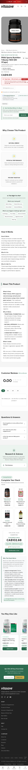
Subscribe (19, 677)
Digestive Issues (19, 216)
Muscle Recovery (18, 204)
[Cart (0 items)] (21, 6)
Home (2, 50)
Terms (14, 764)
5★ (8, 390)
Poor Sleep (12, 213)
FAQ (2, 726)
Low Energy (5, 213)
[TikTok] (7, 697)
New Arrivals (4, 718)
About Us (3, 737)
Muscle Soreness (9, 216)
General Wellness (18, 207)
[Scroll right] (26, 635)
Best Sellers (4, 715)
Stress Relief (9, 207)
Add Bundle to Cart (14, 550)
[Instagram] (2, 697)
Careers (3, 748)
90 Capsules (8, 88)
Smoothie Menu (5, 750)
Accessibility (20, 764)
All (3, 390)
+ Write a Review (22, 373)
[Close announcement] (26, 1)
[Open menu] (25, 6)
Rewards (3, 742)
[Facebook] (5, 697)
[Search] (18, 6)
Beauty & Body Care (6, 713)
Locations (3, 739)
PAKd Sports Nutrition (11, 50)
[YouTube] (10, 697)
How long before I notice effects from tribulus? (13, 423)
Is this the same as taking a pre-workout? (11, 437)
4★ (13, 390)
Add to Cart (10, 648)
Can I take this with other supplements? (9, 430)
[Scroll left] (1, 635)
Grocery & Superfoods (7, 710)
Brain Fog (14, 219)
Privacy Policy (7, 764)
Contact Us (4, 729)
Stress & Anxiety (22, 213)
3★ (18, 390)
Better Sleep (9, 204)
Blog (2, 745)
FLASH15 (24, 79)
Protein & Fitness (5, 707)
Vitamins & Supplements (7, 704)
